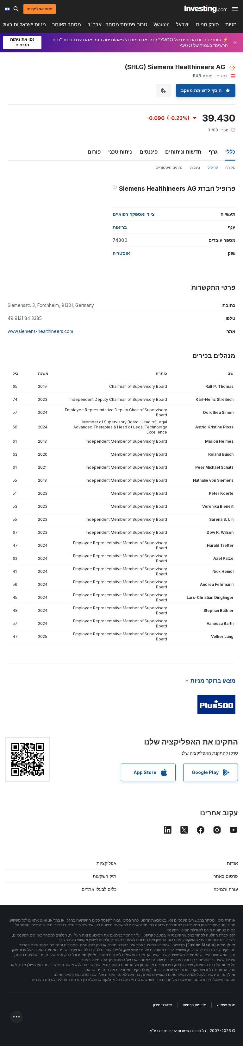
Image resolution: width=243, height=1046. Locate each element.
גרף (213, 152)
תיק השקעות (104, 876)
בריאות (120, 227)
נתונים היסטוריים (169, 167)
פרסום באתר (226, 876)
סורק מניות (207, 24)
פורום (94, 152)
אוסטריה (121, 253)
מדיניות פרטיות (194, 1005)
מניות (231, 24)
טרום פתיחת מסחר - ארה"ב (117, 24)
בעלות (195, 167)
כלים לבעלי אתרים (99, 889)
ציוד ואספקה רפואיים (134, 214)
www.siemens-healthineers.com (40, 331)
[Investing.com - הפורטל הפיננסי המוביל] (205, 9)
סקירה (230, 167)
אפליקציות (106, 863)
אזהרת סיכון (162, 1005)
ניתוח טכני (120, 152)
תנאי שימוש (226, 1005)
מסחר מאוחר (66, 24)
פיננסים (149, 152)
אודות (232, 863)
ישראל (183, 24)
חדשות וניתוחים (183, 152)
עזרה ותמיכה (226, 889)
